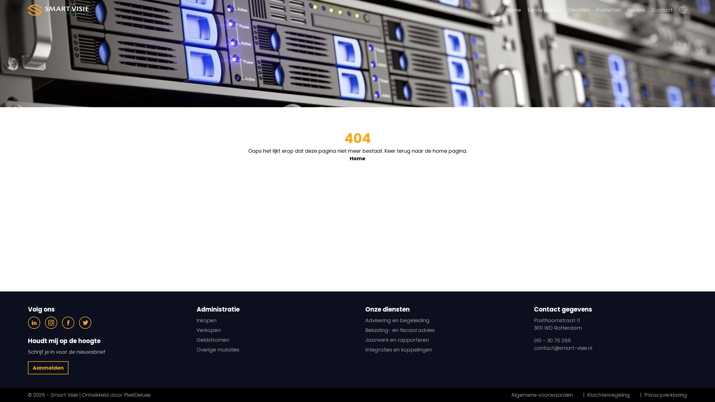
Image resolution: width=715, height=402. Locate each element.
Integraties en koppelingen (398, 349)
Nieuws (636, 9)
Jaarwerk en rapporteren (397, 339)
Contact (662, 9)
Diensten (579, 9)
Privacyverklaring (665, 394)
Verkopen (209, 330)
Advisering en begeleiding (397, 320)
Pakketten (608, 9)
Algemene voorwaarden (542, 394)
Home (513, 9)
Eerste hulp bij (545, 9)
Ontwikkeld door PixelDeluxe (116, 394)
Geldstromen (213, 339)
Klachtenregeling (608, 394)
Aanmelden (48, 367)
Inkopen (206, 320)
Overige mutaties (218, 349)
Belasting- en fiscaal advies (400, 330)
